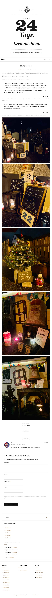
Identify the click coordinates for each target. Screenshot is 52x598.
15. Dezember (14, 552)
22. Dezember (8, 532)
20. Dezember (8, 537)
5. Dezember (11, 557)
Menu (4, 59)
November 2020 (6, 589)
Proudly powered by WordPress (20, 595)
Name (5, 474)
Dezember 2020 (6, 587)
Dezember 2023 (6, 575)
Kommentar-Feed (39, 575)
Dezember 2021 (6, 585)
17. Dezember (14, 547)
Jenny (19, 69)
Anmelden (38, 570)
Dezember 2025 (6, 570)
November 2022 (6, 582)
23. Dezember (8, 530)
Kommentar (6, 462)
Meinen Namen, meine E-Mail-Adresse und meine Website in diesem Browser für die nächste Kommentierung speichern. (25, 497)
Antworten (46, 442)
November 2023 (6, 577)
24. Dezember (8, 527)
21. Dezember (8, 535)
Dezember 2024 (6, 572)
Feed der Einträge (39, 572)
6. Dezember (16, 549)
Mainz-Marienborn (23, 570)
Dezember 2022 (6, 580)
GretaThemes (35, 595)
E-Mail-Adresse (7, 481)
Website (5, 487)
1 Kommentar (33, 69)
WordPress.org (39, 577)
